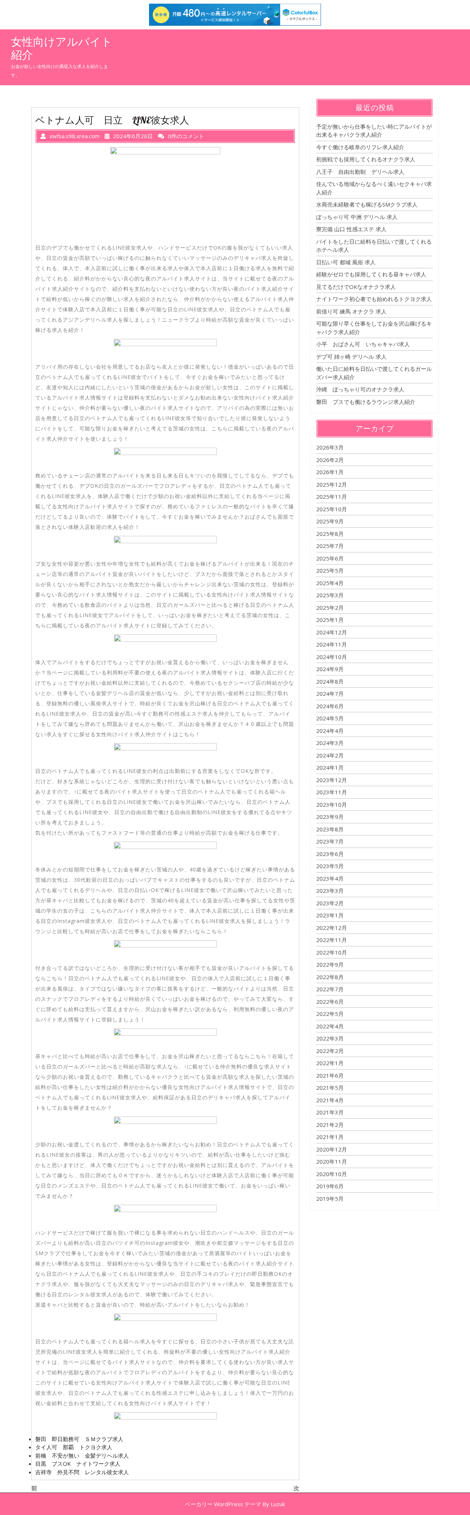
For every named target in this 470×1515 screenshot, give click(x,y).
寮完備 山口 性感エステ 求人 (351, 229)
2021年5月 (330, 1087)
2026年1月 (330, 472)
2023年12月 (331, 780)
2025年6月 (330, 558)
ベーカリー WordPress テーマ (223, 1504)
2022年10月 (331, 952)
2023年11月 (331, 792)
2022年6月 (330, 1001)
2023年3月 (330, 890)
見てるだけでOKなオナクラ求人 (356, 286)
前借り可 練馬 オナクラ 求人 (351, 311)
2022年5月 (330, 1013)
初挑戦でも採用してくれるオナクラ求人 (365, 159)
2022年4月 (330, 1026)
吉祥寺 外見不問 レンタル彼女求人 (82, 1472)
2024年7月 (330, 693)
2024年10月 (331, 656)
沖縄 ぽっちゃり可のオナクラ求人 (360, 389)
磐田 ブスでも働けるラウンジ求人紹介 (365, 401)
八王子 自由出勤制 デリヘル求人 (360, 171)
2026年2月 (330, 459)
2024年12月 (331, 632)
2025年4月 (330, 583)
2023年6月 (330, 853)
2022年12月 (331, 927)
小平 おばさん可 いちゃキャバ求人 (363, 344)
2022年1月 (330, 1063)
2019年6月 (330, 1186)
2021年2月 (330, 1124)
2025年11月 (331, 496)
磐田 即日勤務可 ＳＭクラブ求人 (79, 1439)
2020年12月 (331, 1149)
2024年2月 (330, 755)
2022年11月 (331, 939)
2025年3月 (330, 595)
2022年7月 (330, 989)
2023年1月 (330, 915)
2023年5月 (330, 866)
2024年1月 (330, 767)
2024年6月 (330, 706)
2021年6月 (330, 1075)
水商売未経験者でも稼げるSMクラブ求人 (366, 204)
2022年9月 (330, 964)
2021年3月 (330, 1112)
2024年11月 (331, 644)
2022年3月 (330, 1038)
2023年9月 (330, 816)
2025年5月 (330, 570)
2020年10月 (331, 1174)
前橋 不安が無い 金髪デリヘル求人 (82, 1455)
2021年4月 (330, 1100)
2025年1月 (330, 619)
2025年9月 (330, 521)
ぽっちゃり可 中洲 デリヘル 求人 (357, 217)
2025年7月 (330, 545)
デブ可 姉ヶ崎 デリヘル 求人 (351, 356)
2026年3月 (330, 447)
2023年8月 (330, 829)
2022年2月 (330, 1050)
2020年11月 (331, 1161)
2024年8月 (330, 681)
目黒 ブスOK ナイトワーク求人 (77, 1463)
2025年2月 (330, 607)
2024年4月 (330, 730)
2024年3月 (330, 742)
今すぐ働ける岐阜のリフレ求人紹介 (360, 147)
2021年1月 (330, 1136)
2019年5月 (330, 1198)
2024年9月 (330, 669)
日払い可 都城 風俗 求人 (346, 262)
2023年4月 (330, 878)
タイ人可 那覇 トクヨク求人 (73, 1447)
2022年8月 (330, 977)
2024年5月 (330, 718)
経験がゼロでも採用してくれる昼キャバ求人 (371, 274)
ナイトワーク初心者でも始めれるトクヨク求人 (374, 298)
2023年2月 (330, 903)
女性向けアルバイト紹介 (61, 48)
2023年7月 (330, 841)
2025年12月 (331, 484)
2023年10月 (331, 804)
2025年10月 (331, 509)
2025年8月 (330, 533)
